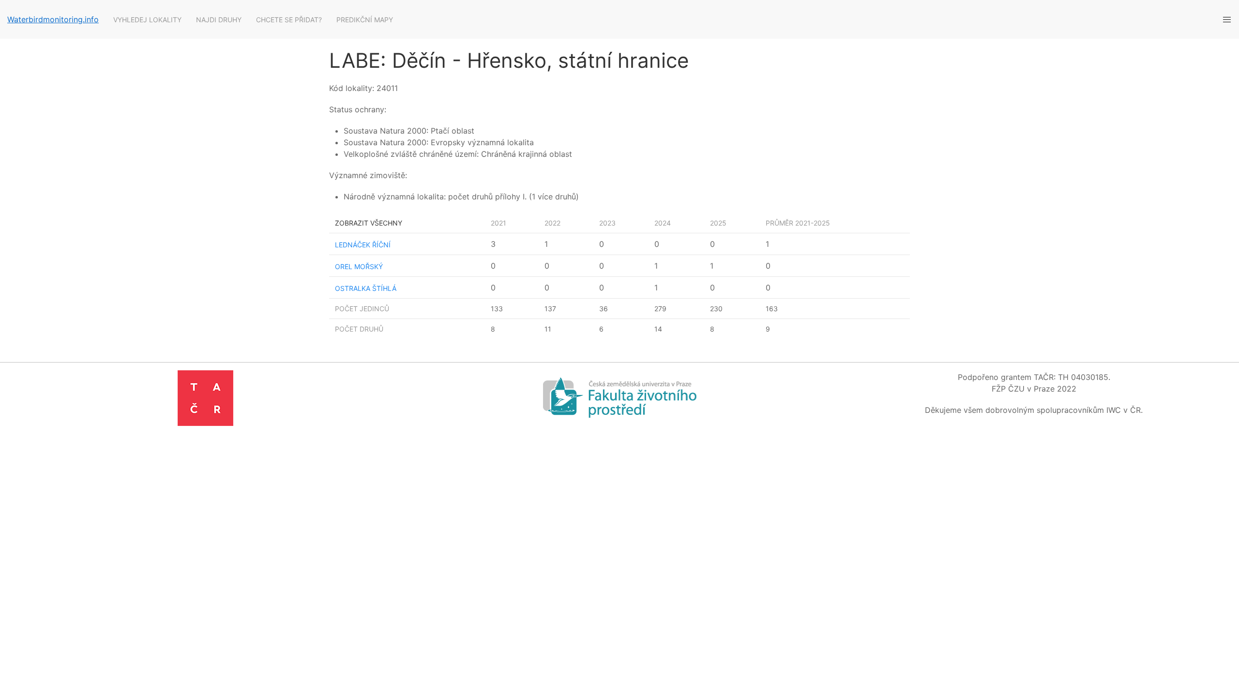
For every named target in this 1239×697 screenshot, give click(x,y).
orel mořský (359, 266)
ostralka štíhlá (365, 288)
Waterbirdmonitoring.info (53, 19)
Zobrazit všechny (368, 223)
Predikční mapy (364, 19)
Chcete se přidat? (289, 19)
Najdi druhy (219, 19)
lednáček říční (363, 245)
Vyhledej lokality (147, 19)
